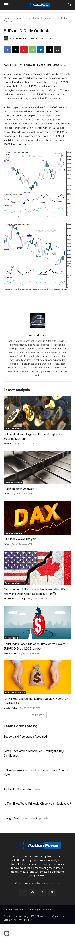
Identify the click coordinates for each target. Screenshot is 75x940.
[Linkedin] (40, 49)
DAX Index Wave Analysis (20, 539)
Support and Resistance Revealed (25, 736)
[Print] (57, 49)
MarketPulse (10, 708)
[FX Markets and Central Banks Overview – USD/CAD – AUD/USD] (37, 677)
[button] (6, 933)
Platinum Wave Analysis (19, 489)
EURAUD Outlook (42, 18)
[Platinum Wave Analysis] (37, 467)
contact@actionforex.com (44, 883)
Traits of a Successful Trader (22, 789)
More (63, 65)
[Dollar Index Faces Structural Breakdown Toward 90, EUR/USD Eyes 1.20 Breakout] (37, 622)
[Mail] (32, 892)
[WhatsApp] (32, 49)
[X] (15, 49)
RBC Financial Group (14, 598)
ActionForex (20, 38)
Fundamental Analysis (15, 428)
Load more (36, 714)
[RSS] (42, 892)
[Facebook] (7, 49)
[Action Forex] (37, 5)
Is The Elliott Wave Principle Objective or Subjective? (37, 803)
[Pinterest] (24, 49)
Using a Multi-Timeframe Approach (26, 818)
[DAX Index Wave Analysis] (37, 518)
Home (7, 18)
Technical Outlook (21, 18)
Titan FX (8, 443)
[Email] (49, 49)
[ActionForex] (6, 38)
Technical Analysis (13, 482)
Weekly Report (11, 638)
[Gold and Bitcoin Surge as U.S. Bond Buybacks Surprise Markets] (37, 413)
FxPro (6, 493)
